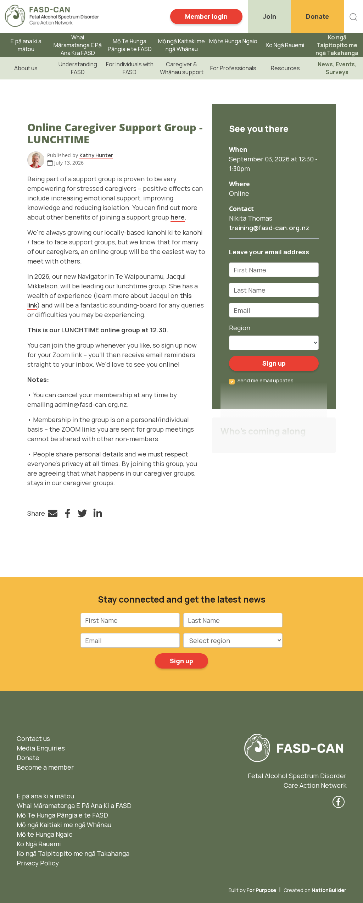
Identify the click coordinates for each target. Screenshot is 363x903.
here (178, 217)
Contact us (33, 738)
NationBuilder (329, 890)
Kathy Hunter (96, 155)
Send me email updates (266, 380)
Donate (317, 16)
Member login (206, 16)
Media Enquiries (41, 748)
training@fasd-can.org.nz (269, 227)
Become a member (45, 767)
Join (269, 16)
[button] (353, 16)
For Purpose (261, 890)
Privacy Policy (38, 863)
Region (239, 327)
